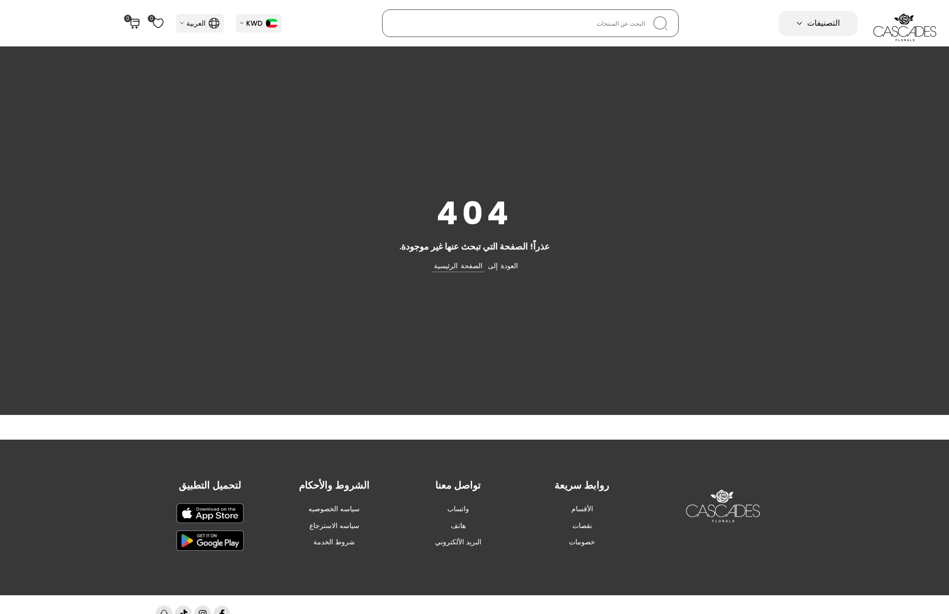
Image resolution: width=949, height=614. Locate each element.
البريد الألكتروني (458, 542)
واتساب (458, 509)
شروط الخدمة (334, 542)
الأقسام (582, 509)
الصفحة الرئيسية (458, 266)
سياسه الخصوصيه (334, 509)
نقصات (582, 526)
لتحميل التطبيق (210, 485)
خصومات (582, 542)
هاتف (458, 526)
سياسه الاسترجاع (334, 526)
